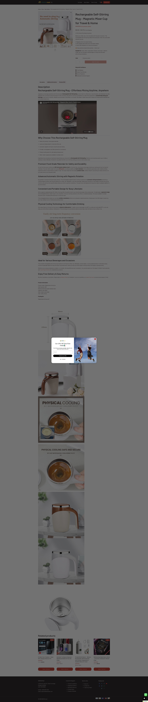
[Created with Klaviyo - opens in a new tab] (74, 363)
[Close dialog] (95, 339)
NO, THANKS (63, 359)
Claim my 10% (62, 355)
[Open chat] (144, 698)
